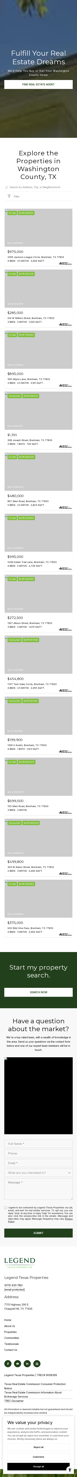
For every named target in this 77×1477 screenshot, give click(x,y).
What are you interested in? (27, 1173)
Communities (11, 1337)
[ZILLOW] (36, 1363)
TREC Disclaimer (14, 1400)
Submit (38, 1232)
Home (7, 1319)
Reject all (38, 1447)
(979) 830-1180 (13, 1285)
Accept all (38, 1466)
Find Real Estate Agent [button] (38, 84)
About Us (9, 1326)
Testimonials (11, 1343)
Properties (10, 1331)
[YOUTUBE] (17, 1363)
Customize (38, 1457)
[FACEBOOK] (7, 1363)
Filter (16, 196)
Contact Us (10, 1349)
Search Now (38, 992)
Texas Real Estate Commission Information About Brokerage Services (33, 1394)
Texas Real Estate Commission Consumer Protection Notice (35, 1386)
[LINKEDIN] (27, 1363)
